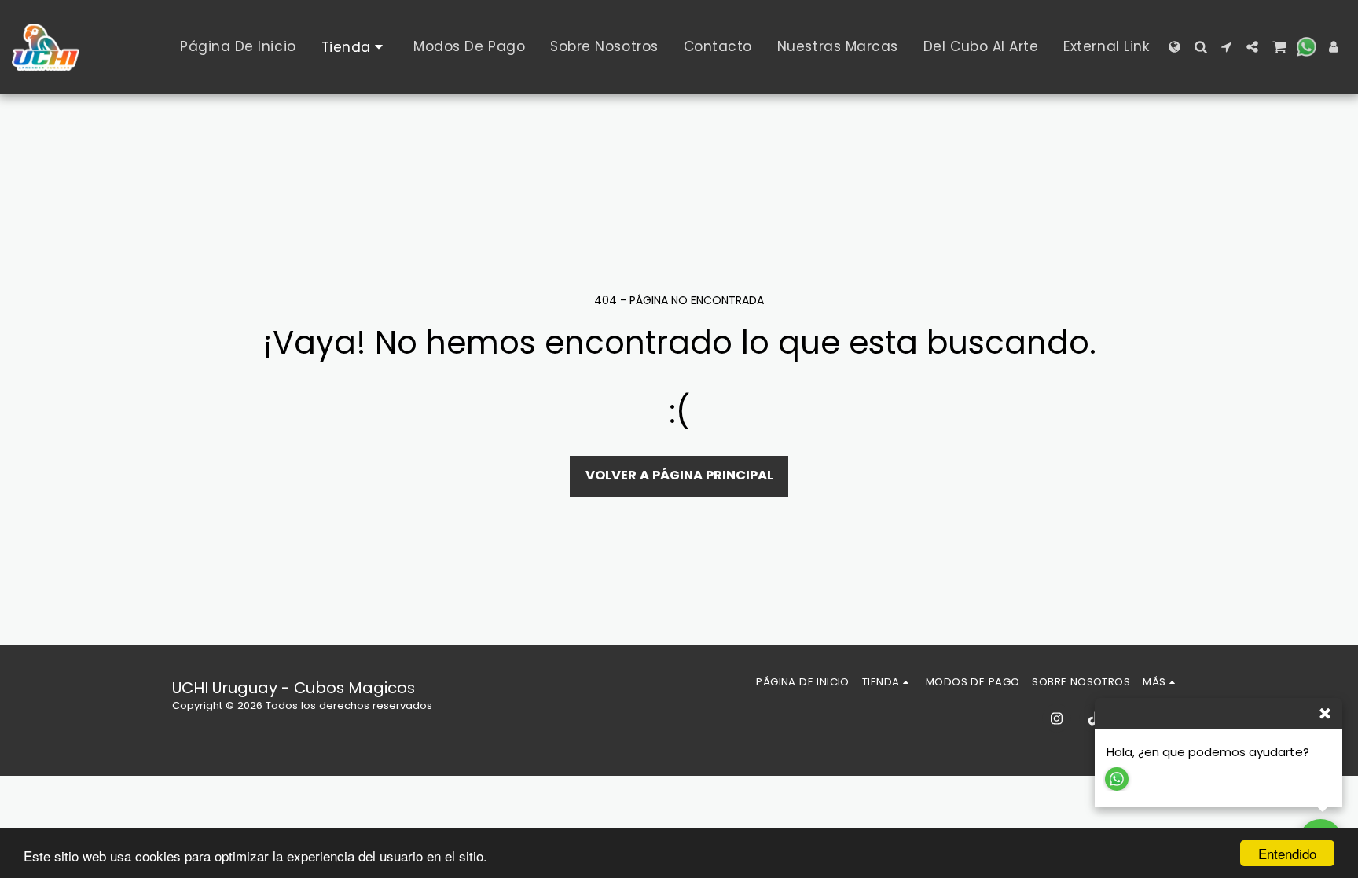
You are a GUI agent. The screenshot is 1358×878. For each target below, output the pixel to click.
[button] (1200, 46)
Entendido (1287, 853)
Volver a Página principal (679, 475)
